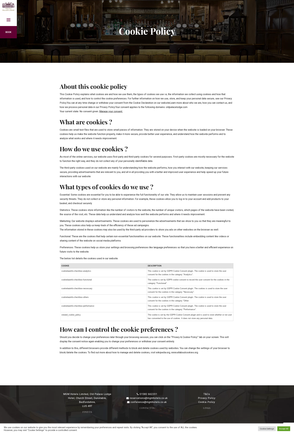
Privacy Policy (206, 398)
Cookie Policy (206, 402)
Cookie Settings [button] (267, 429)
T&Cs (207, 394)
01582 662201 (148, 394)
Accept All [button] (283, 429)
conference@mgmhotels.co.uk (148, 402)
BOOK (8, 32)
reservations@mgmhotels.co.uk (149, 398)
